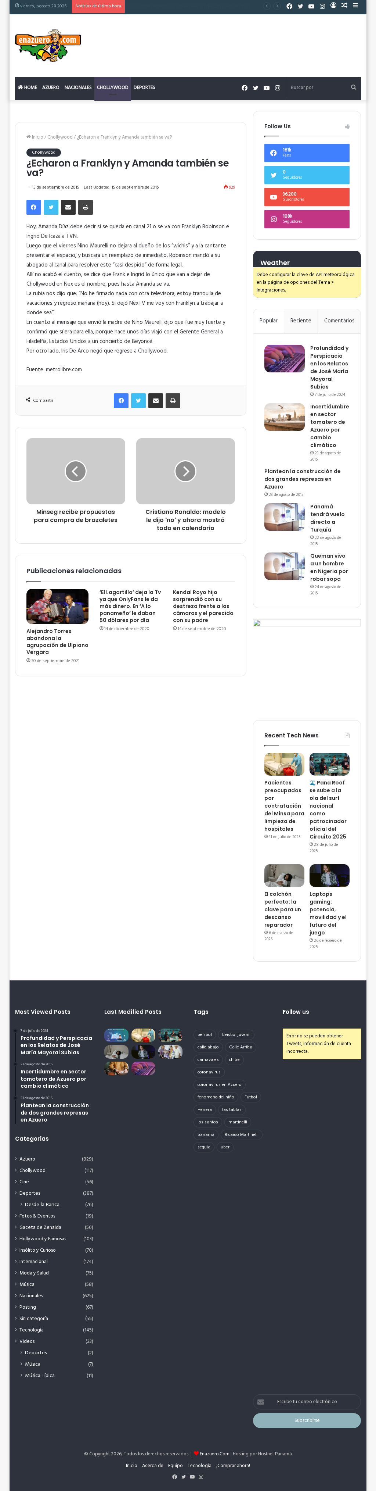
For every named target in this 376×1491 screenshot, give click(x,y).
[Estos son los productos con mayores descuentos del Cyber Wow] (116, 1068)
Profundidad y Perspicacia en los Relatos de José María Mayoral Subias (329, 367)
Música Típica (40, 1376)
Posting (27, 1307)
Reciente (300, 321)
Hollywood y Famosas (42, 1239)
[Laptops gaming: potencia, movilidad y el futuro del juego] (330, 875)
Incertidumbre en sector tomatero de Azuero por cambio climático (329, 426)
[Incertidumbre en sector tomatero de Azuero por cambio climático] (284, 417)
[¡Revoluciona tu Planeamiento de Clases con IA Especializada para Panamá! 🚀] (116, 1035)
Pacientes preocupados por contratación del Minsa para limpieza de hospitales (284, 806)
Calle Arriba (240, 1047)
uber (225, 1147)
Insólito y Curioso (37, 1250)
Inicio (37, 137)
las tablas (232, 1109)
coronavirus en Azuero (220, 1084)
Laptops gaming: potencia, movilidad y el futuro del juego (189, 6)
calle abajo (208, 1047)
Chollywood (113, 88)
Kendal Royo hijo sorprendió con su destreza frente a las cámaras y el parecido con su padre (203, 606)
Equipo (175, 1466)
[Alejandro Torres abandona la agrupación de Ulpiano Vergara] (57, 606)
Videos (27, 1341)
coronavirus (209, 1072)
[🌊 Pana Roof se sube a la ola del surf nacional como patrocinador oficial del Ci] (330, 764)
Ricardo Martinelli (241, 1134)
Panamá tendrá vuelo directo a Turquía (327, 518)
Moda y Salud (34, 1273)
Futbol (251, 1097)
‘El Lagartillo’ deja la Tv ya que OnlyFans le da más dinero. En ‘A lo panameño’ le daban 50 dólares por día (130, 606)
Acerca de (152, 1466)
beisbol (205, 1034)
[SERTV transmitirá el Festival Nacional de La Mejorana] (170, 1052)
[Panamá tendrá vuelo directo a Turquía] (284, 517)
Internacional (33, 1262)
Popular (269, 321)
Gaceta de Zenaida (40, 1227)
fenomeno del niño (216, 1097)
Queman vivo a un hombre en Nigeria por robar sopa (329, 567)
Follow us (296, 1012)
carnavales (208, 1059)
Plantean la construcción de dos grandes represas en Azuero (302, 479)
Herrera (205, 1109)
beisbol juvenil (236, 1034)
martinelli (237, 1122)
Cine (24, 1182)
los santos (208, 1122)
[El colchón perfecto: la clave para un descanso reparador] (284, 875)
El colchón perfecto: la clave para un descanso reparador (282, 909)
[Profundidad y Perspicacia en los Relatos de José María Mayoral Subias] (284, 358)
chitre (234, 1059)
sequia (204, 1147)
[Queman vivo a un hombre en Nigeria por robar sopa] (284, 566)
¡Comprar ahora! (233, 1466)
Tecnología (31, 1330)
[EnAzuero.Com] (48, 45)
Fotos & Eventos (37, 1216)
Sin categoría (33, 1319)
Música (27, 1284)
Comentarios (339, 321)
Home (30, 88)
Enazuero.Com (214, 1454)
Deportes (144, 88)
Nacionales (78, 88)
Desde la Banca (42, 1205)
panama (206, 1134)
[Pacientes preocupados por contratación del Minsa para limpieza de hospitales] (284, 764)
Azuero (50, 88)
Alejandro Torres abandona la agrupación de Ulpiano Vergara (57, 641)
